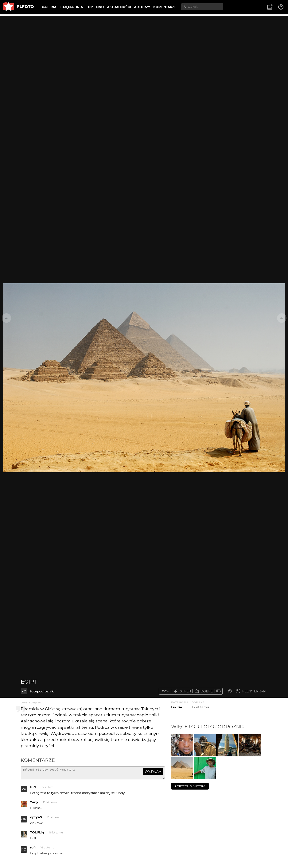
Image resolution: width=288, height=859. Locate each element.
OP (23, 819)
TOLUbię (37, 832)
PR (24, 789)
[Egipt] (182, 768)
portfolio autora (190, 786)
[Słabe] (218, 691)
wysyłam (153, 771)
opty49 (36, 817)
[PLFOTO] (18, 7)
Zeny (34, 802)
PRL (33, 787)
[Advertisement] (144, 45)
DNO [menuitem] (100, 7)
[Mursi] (205, 745)
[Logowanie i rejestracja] (281, 7)
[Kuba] (205, 768)
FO (24, 691)
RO (23, 849)
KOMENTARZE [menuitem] (164, 7)
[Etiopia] (182, 745)
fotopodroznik (42, 691)
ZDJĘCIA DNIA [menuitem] (71, 7)
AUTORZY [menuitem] (142, 7)
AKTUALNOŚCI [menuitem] (119, 7)
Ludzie (176, 707)
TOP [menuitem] (89, 7)
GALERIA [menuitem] (49, 7)
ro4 (33, 847)
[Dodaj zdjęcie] (270, 7)
